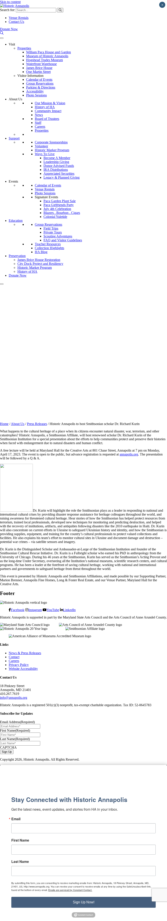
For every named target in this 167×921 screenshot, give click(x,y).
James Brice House (39, 68)
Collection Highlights (49, 248)
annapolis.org (129, 454)
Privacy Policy (19, 665)
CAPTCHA (8, 747)
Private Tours (52, 232)
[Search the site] (1, 33)
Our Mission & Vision (50, 103)
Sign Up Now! (83, 902)
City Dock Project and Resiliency (40, 264)
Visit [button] (12, 44)
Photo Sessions (36, 95)
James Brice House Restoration (38, 260)
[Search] (60, 10)
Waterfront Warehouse (41, 64)
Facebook (17, 610)
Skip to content (10, 2)
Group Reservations (39, 83)
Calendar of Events (39, 79)
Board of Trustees (47, 119)
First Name (15, 730)
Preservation (17, 256)
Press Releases (37, 424)
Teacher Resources (48, 244)
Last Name (15, 739)
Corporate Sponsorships (51, 142)
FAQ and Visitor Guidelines (62, 240)
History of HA (45, 107)
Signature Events (46, 197)
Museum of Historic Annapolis (47, 56)
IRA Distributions (55, 169)
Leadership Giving (56, 162)
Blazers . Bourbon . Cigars (61, 213)
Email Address (17, 722)
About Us (17, 424)
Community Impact (48, 111)
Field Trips (50, 228)
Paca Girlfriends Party (58, 205)
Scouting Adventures (57, 236)
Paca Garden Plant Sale (59, 201)
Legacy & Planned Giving (61, 177)
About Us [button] (15, 99)
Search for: (7, 10)
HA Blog (41, 252)
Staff (38, 122)
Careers (40, 126)
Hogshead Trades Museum (44, 60)
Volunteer (41, 146)
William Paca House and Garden (48, 52)
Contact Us (16, 22)
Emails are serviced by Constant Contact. (70, 890)
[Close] (1, 284)
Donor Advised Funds (58, 166)
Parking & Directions (40, 87)
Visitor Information (30, 75)
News (39, 115)
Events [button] (13, 181)
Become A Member (56, 158)
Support (14, 138)
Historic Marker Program (52, 150)
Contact (14, 657)
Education (16, 220)
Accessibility (35, 91)
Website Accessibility (23, 669)
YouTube (53, 610)
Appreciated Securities (58, 173)
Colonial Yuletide (55, 216)
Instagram (35, 610)
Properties (24, 48)
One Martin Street (38, 72)
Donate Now (9, 29)
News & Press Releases (25, 653)
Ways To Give (45, 154)
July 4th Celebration (57, 209)
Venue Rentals (18, 18)
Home (4, 424)
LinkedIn (69, 610)
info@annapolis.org (13, 697)
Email (15, 819)
